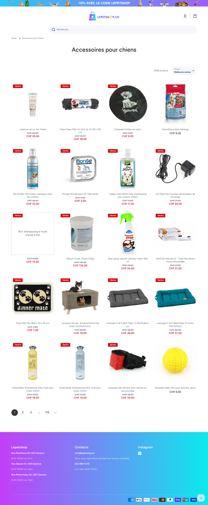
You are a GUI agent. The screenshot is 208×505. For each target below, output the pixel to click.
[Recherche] (52, 30)
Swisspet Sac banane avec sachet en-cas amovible (128, 389)
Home (14, 38)
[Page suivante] (54, 412)
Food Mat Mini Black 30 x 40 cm (32, 323)
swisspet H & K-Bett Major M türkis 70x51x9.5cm (175, 324)
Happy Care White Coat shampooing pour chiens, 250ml (128, 195)
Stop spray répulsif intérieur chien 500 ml (128, 260)
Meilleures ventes (182, 72)
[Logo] (104, 16)
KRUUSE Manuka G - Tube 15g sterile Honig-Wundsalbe (175, 260)
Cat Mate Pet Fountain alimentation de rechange (175, 195)
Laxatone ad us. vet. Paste (33, 129)
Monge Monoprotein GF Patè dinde (80, 194)
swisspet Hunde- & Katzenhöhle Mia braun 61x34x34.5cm (80, 324)
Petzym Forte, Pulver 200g (80, 258)
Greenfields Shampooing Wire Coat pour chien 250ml (80, 389)
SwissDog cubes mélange (175, 129)
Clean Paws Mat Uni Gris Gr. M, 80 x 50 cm (80, 131)
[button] (195, 16)
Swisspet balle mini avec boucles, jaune (175, 387)
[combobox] (123, 30)
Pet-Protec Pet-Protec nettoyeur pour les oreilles (32, 195)
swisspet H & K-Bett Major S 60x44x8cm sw (127, 324)
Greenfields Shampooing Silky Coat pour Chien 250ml (33, 389)
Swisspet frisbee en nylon (127, 129)
